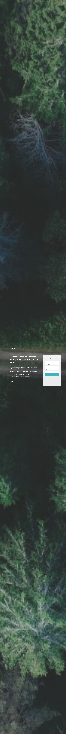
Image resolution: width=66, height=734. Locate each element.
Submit (52, 374)
